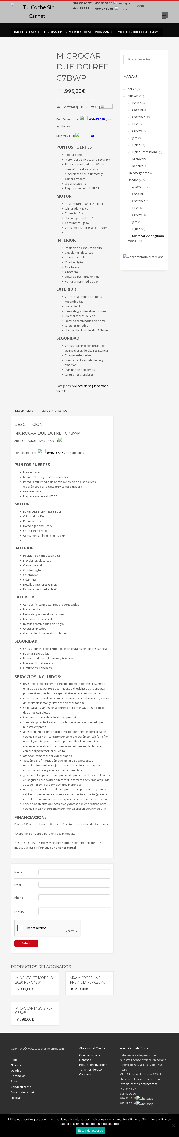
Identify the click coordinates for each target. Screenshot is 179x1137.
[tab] (24, 410)
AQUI (94, 136)
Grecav (137, 131)
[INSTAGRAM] (157, 6)
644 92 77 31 (82, 8)
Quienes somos (89, 1055)
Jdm (135, 138)
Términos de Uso (90, 1069)
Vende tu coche (21, 1087)
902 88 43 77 (83, 3)
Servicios (17, 1081)
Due (135, 124)
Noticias (16, 1098)
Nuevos (133, 96)
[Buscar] (159, 59)
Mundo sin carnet (22, 1092)
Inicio (14, 1060)
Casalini (137, 110)
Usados (61, 391)
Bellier (136, 103)
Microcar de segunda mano (90, 386)
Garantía (85, 1060)
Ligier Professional (145, 152)
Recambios (18, 1076)
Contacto (85, 1074)
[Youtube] (164, 6)
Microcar (138, 159)
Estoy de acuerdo (90, 1130)
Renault (137, 166)
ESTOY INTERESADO (54, 411)
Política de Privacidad (93, 1065)
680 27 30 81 (104, 8)
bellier (132, 89)
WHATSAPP (55, 453)
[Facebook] (150, 6)
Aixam (136, 187)
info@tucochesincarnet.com (138, 1084)
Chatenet (138, 117)
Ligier (136, 145)
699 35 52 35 (103, 3)
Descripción (24, 411)
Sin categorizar (138, 173)
